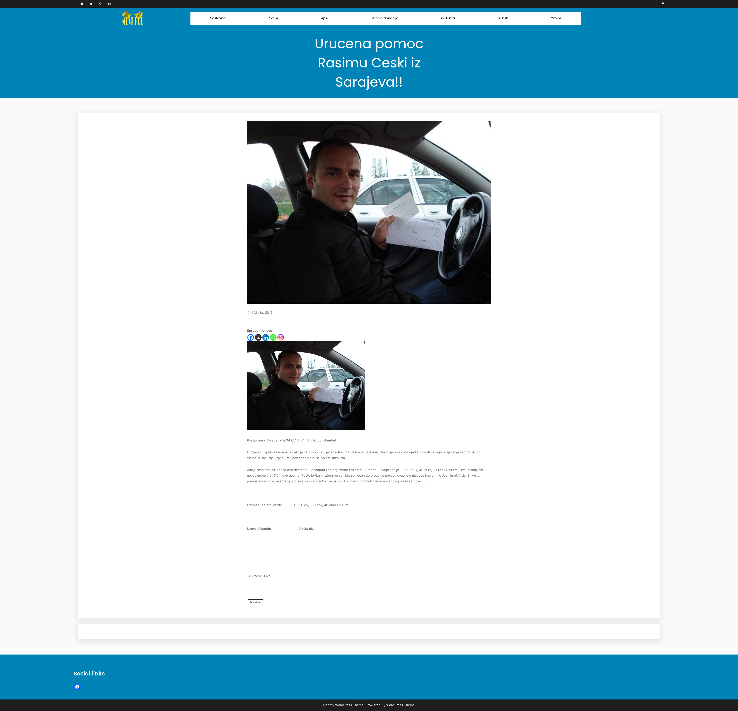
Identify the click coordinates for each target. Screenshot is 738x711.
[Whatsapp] (273, 337)
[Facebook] (250, 337)
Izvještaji (255, 602)
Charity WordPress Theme (343, 705)
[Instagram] (280, 337)
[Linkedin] (265, 337)
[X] (258, 337)
